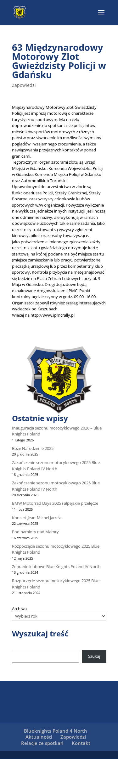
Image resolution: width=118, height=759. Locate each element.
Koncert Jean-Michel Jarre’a (36, 517)
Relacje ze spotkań (42, 743)
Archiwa (19, 608)
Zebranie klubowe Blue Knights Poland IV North (56, 566)
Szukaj (94, 656)
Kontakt (81, 743)
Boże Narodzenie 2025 (32, 448)
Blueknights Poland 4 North (55, 731)
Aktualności (38, 737)
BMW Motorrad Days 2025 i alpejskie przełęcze (55, 503)
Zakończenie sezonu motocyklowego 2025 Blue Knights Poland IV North (56, 466)
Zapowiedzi (24, 85)
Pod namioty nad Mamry (35, 532)
